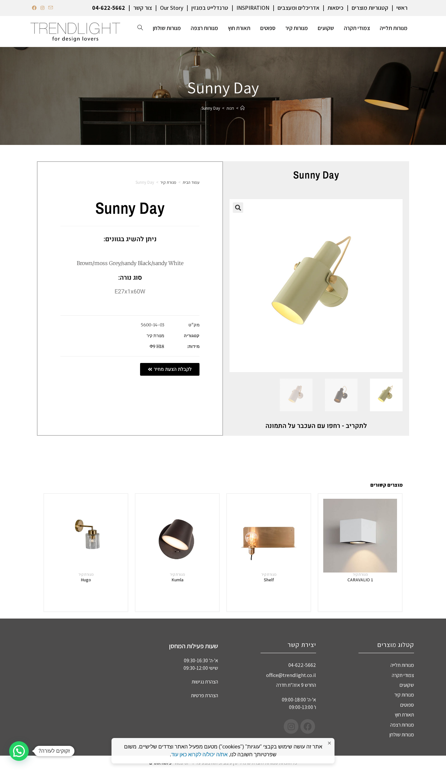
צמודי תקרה (403, 675)
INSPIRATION (252, 7)
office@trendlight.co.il (291, 675)
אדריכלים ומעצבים (298, 7)
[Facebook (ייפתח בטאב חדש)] (35, 8)
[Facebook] (307, 726)
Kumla (177, 580)
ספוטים (407, 704)
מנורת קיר (168, 182)
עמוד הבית (191, 182)
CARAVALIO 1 (360, 580)
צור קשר (142, 7)
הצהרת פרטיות (204, 695)
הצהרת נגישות (205, 681)
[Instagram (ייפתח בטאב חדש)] (42, 8)
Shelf (269, 580)
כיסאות (335, 7)
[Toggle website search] (140, 28)
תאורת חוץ (404, 714)
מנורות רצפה (402, 724)
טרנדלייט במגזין (209, 7)
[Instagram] (291, 726)
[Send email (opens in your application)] (50, 8)
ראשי (401, 7)
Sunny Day (210, 108)
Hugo (86, 580)
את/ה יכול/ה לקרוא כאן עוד (199, 754)
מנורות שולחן (402, 734)
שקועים (407, 685)
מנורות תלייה (402, 665)
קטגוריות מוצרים (370, 7)
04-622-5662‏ (108, 7)
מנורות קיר (404, 694)
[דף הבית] (242, 108)
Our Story (171, 7)
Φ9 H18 (157, 346)
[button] (238, 207)
